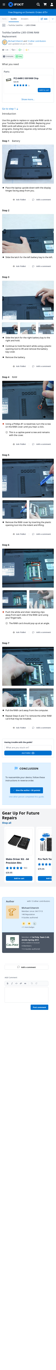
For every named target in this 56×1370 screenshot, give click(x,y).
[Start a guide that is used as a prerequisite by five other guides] (24, 923)
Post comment (39, 1007)
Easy (20, 56)
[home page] (16, 4)
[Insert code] (16, 983)
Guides (14, 19)
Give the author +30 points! (28, 790)
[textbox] (26, 995)
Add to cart (44, 90)
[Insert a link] (21, 983)
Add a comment (28, 741)
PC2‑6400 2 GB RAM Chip (26, 78)
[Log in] (51, 4)
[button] (38, 4)
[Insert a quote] (25, 983)
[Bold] (7, 983)
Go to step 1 (9, 108)
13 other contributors (36, 41)
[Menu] (4, 4)
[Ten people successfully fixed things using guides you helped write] (35, 923)
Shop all (6, 822)
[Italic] (12, 983)
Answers (24, 19)
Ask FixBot (21, 199)
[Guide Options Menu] (52, 19)
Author (10, 901)
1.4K (6, 50)
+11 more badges (28, 927)
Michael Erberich (15, 41)
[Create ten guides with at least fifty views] (29, 923)
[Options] (3, 25)
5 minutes (9, 56)
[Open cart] (45, 4)
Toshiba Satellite (15, 25)
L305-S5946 (31, 25)
